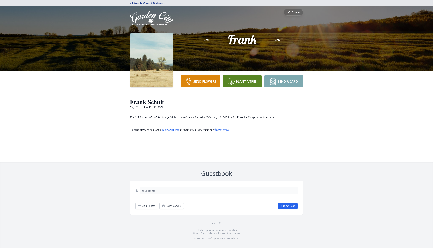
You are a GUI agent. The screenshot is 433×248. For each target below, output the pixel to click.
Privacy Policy (207, 233)
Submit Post (288, 205)
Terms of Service (226, 233)
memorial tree (170, 129)
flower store (221, 129)
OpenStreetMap (220, 238)
